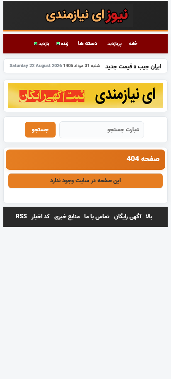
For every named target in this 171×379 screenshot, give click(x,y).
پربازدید (114, 44)
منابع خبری (67, 217)
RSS (21, 217)
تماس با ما (97, 217)
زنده (64, 44)
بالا (149, 217)
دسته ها (88, 43)
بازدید (43, 44)
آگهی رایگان (127, 217)
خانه (133, 44)
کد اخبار (41, 217)
